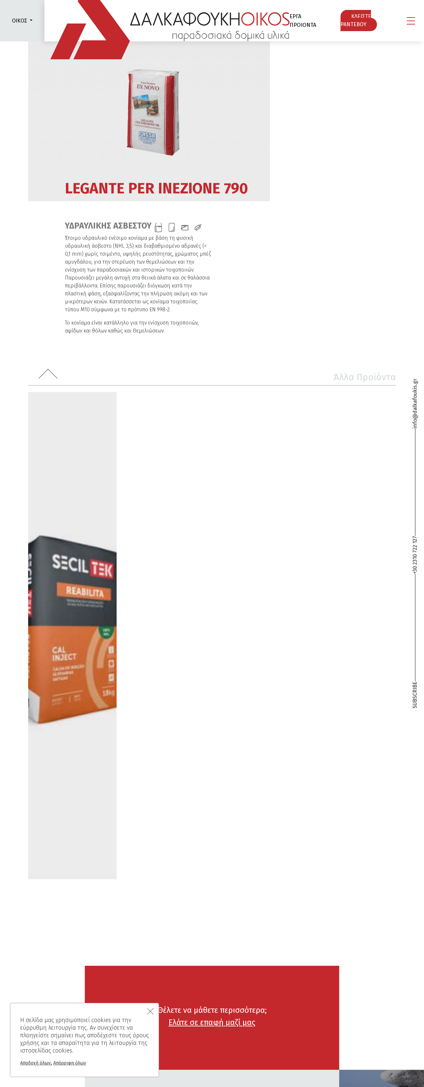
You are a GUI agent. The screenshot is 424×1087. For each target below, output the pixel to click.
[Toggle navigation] (411, 21)
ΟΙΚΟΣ (19, 21)
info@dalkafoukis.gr (415, 404)
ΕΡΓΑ (295, 16)
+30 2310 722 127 (415, 555)
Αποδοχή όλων (35, 1063)
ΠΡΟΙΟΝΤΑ (303, 25)
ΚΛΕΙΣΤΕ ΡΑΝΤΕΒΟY (356, 21)
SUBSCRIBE (415, 695)
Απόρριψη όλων (69, 1063)
